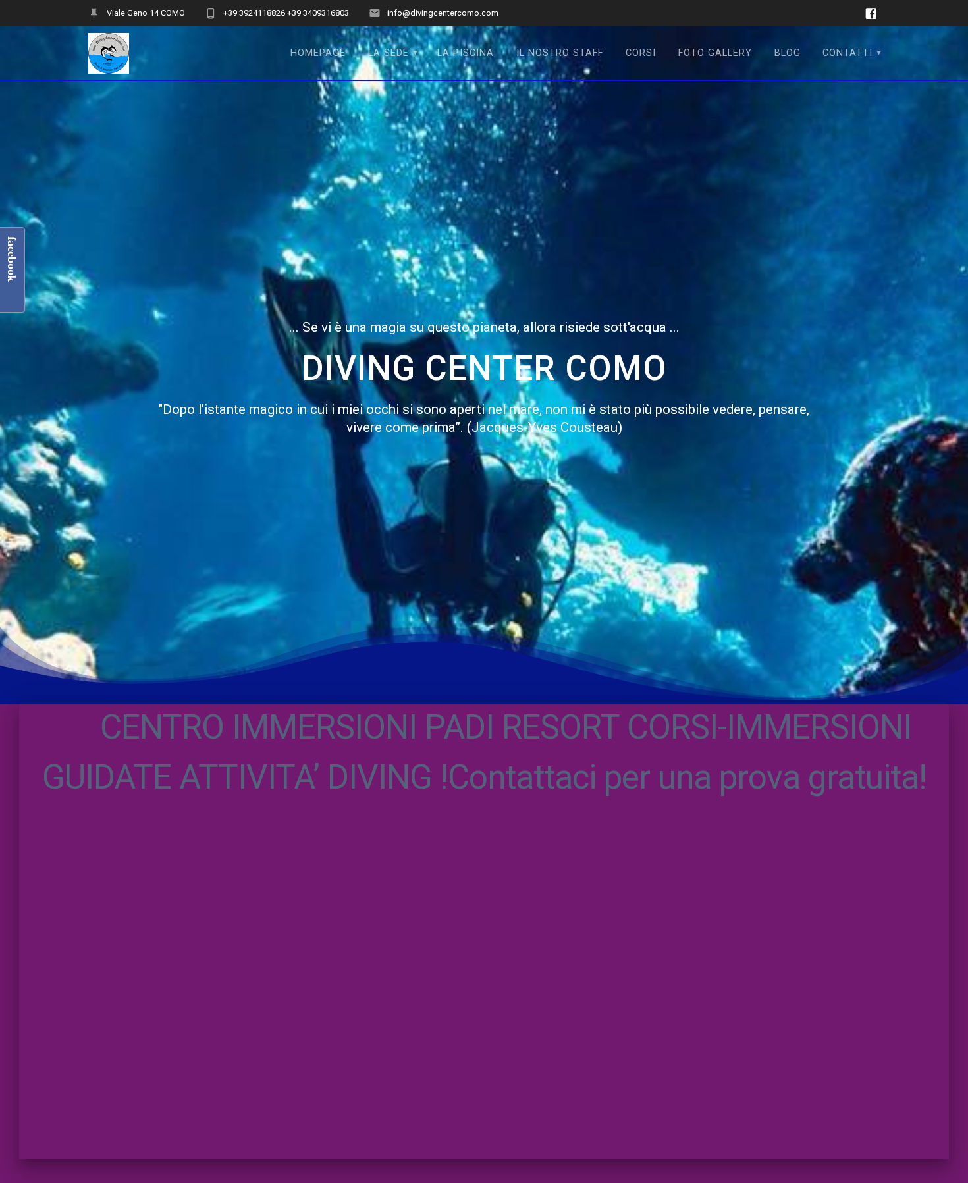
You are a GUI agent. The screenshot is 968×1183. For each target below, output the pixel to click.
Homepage (318, 53)
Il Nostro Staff (559, 53)
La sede (388, 53)
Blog (787, 53)
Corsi (641, 53)
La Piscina (465, 53)
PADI (459, 727)
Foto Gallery (715, 53)
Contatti (847, 53)
